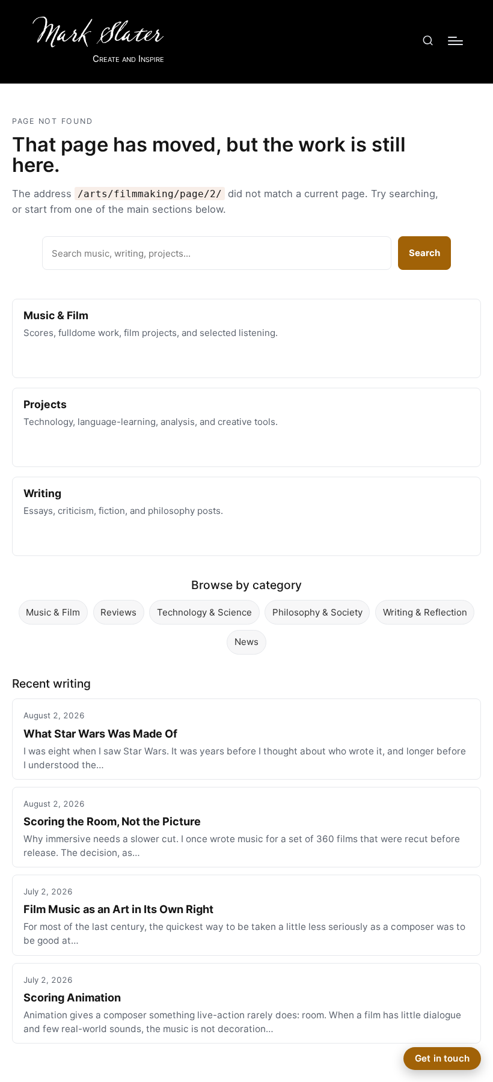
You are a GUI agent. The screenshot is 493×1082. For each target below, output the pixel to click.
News (246, 641)
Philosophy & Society (317, 612)
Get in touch (442, 1058)
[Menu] (455, 41)
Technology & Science (204, 612)
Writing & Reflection (425, 612)
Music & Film (53, 612)
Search (424, 252)
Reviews (118, 612)
